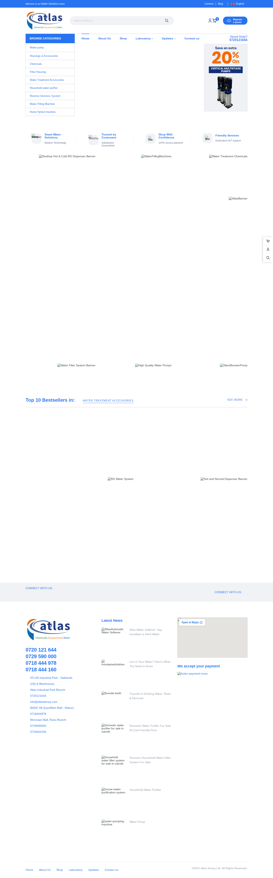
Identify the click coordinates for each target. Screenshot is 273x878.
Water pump (136, 520)
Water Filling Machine (65, 520)
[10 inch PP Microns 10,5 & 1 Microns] (227, 321)
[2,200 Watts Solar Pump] (116, 530)
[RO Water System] (191, 530)
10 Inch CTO (178, 344)
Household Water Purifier (145, 789)
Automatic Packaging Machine (73, 525)
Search (166, 20)
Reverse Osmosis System (219, 520)
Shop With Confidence (166, 136)
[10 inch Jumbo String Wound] (46, 321)
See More (235, 292)
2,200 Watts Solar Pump (145, 525)
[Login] (210, 21)
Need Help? (238, 38)
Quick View (186, 314)
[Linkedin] (69, 594)
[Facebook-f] (33, 594)
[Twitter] (42, 594)
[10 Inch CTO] (186, 321)
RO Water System (216, 525)
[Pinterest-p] (51, 594)
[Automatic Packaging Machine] (40, 537)
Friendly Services (227, 135)
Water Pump (137, 821)
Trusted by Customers (109, 136)
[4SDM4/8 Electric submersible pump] (116, 562)
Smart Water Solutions (53, 136)
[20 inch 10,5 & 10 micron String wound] (87, 321)
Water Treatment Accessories (108, 400)
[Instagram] (60, 594)
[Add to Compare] (177, 314)
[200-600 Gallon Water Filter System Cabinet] (191, 562)
